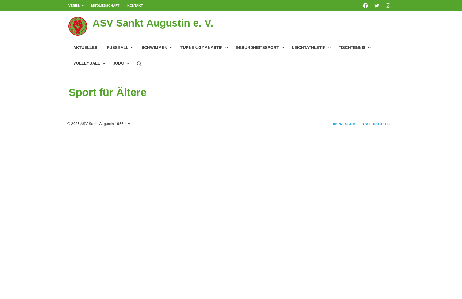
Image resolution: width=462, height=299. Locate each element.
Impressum (344, 124)
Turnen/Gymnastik (201, 47)
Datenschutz (377, 124)
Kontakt (135, 5)
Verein (74, 5)
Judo (118, 63)
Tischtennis (352, 47)
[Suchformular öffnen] (139, 62)
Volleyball (86, 63)
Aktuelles (85, 47)
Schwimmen (154, 47)
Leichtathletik (309, 47)
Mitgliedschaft (105, 5)
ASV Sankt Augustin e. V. (153, 23)
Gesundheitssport (257, 47)
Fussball (117, 47)
